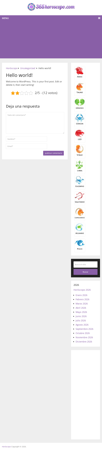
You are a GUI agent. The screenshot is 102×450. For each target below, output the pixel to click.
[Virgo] (79, 155)
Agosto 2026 (82, 324)
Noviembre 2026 (84, 337)
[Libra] (79, 171)
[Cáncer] (79, 124)
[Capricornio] (79, 217)
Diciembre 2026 (84, 341)
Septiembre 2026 (84, 328)
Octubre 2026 (83, 333)
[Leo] (79, 139)
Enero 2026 (81, 295)
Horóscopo (6, 446)
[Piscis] (79, 249)
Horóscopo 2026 (82, 289)
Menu (5, 18)
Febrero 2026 (82, 299)
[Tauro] (79, 92)
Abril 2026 (81, 307)
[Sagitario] (79, 202)
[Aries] (79, 77)
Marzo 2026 (82, 303)
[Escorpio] (79, 186)
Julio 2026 (81, 320)
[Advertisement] (51, 39)
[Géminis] (79, 108)
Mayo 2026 (81, 312)
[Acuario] (79, 233)
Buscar (85, 272)
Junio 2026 (81, 316)
